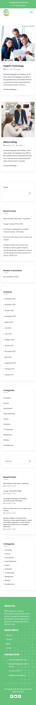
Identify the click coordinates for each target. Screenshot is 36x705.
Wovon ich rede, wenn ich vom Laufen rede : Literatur (17, 509)
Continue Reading (9, 89)
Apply (8, 644)
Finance (6, 419)
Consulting (6, 398)
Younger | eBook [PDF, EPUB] (13, 224)
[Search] (31, 460)
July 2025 (8, 328)
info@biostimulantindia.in (19, 2)
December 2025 (10, 299)
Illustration (6, 424)
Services (9, 639)
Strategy (6, 440)
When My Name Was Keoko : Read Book (16, 219)
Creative (6, 403)
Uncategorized (8, 445)
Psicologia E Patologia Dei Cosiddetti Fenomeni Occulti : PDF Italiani (14, 500)
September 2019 (10, 363)
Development (7, 408)
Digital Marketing (9, 414)
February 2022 (9, 340)
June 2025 (8, 334)
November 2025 (10, 305)
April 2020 (8, 357)
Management (7, 435)
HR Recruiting (10, 142)
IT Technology (8, 429)
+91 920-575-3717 (19, 6)
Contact (8, 648)
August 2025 (9, 322)
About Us (9, 635)
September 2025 (10, 316)
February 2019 (9, 369)
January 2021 (9, 345)
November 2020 (10, 351)
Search (5, 187)
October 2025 (9, 310)
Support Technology (13, 66)
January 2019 (9, 375)
